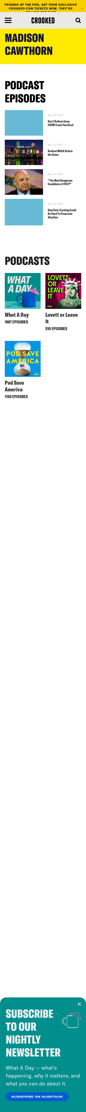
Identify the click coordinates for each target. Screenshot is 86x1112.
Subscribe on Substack (37, 1096)
